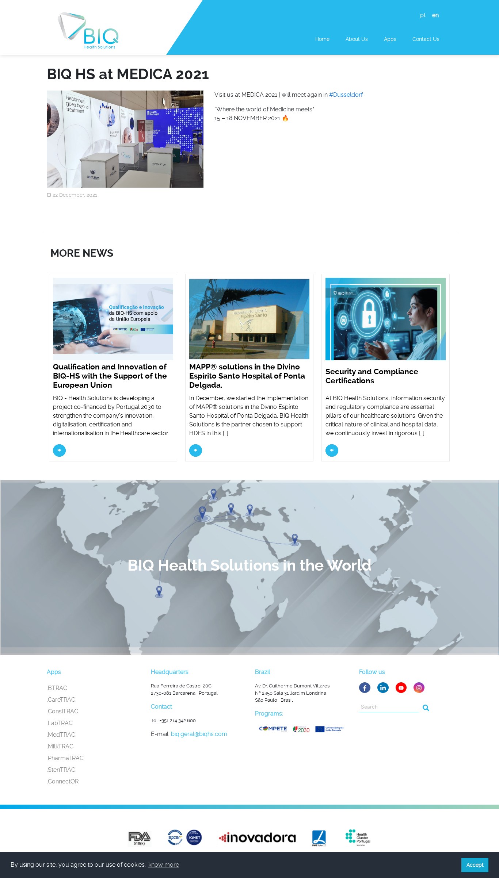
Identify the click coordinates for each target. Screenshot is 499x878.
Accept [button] (475, 865)
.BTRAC (57, 688)
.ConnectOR (63, 781)
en (435, 15)
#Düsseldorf (346, 94)
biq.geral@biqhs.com (199, 734)
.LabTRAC (60, 723)
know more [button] (163, 864)
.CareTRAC (61, 699)
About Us (357, 39)
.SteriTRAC (61, 769)
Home (322, 39)
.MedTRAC (61, 734)
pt (423, 15)
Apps (390, 39)
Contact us (425, 39)
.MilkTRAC (60, 746)
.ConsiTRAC (62, 711)
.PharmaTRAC (65, 758)
